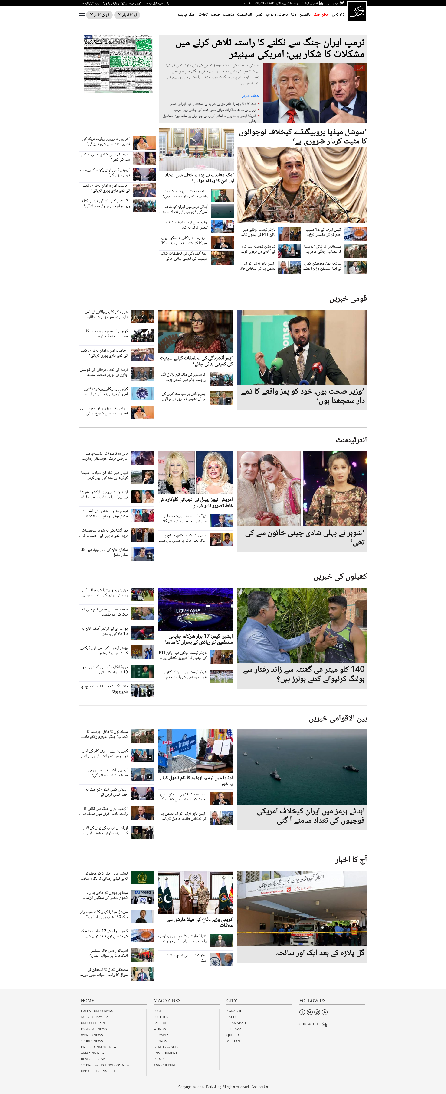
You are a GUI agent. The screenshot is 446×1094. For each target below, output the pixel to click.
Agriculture (165, 1065)
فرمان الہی (332, 3)
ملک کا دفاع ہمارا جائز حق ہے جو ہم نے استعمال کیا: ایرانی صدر (213, 104)
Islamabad (236, 1023)
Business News (94, 1059)
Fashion (160, 1023)
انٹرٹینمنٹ (244, 14)
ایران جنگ (321, 14)
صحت (215, 14)
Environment (165, 1053)
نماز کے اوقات (310, 3)
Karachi (233, 1011)
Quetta (232, 1035)
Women (160, 1029)
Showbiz (161, 1035)
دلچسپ (228, 14)
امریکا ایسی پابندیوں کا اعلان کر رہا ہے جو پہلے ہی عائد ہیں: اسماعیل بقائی (209, 118)
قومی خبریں (348, 299)
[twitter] (310, 1011)
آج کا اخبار (129, 15)
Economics (163, 1041)
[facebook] (302, 1011)
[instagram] (317, 1011)
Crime (159, 1059)
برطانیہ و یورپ (277, 14)
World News (92, 1035)
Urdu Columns (94, 1023)
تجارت (203, 14)
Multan (233, 1041)
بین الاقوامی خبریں (338, 719)
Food (158, 1011)
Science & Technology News (106, 1065)
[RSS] (325, 1011)
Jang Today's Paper (98, 1017)
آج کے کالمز (101, 15)
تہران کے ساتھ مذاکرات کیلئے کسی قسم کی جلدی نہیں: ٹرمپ (215, 110)
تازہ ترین (338, 14)
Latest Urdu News (97, 1011)
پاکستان (305, 14)
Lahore (233, 1017)
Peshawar (235, 1029)
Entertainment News (99, 1047)
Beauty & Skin (166, 1047)
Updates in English (98, 1071)
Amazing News (93, 1053)
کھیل (259, 14)
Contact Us (309, 1024)
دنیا (293, 14)
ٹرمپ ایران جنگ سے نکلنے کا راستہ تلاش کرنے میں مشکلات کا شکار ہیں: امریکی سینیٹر (270, 49)
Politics (161, 1017)
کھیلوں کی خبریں (340, 577)
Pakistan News (94, 1029)
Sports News (92, 1041)
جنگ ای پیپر (186, 14)
